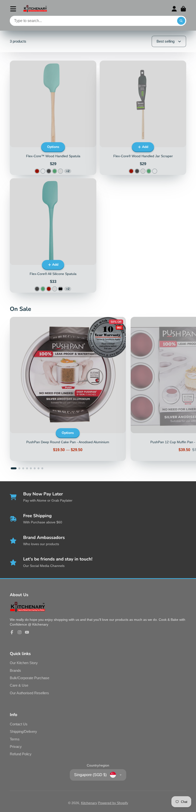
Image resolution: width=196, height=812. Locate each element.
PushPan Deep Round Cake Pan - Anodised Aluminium (68, 389)
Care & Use (19, 685)
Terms (15, 739)
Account (174, 9)
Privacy (16, 747)
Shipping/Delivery (23, 731)
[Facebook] (12, 632)
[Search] (181, 21)
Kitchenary (89, 803)
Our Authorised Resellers (29, 693)
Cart (183, 9)
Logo (35, 8)
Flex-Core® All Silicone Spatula (53, 235)
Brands (15, 670)
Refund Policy (21, 754)
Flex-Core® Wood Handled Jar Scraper (143, 118)
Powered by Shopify (113, 803)
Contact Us (18, 724)
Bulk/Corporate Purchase (29, 678)
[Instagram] (19, 632)
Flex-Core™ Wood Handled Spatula (53, 118)
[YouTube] (27, 632)
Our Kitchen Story (24, 663)
